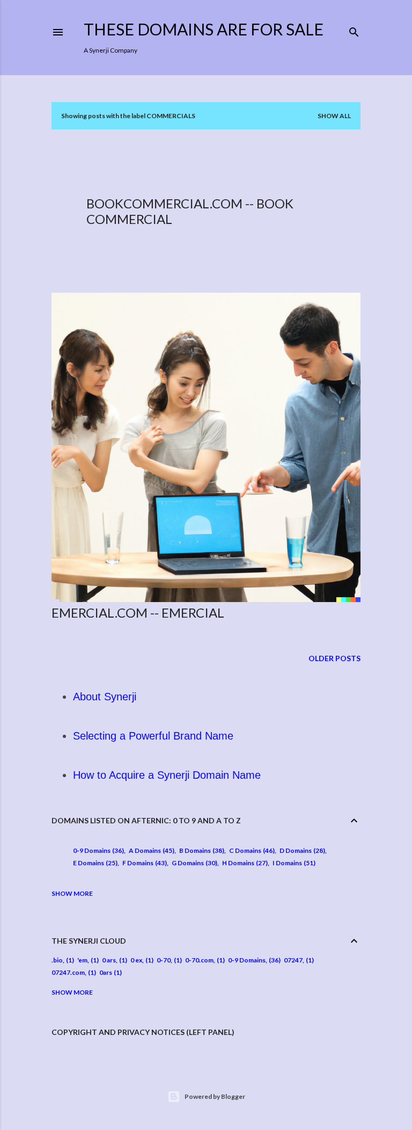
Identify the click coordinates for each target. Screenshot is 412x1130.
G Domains (193, 863)
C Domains (251, 850)
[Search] (354, 29)
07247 (293, 960)
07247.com (68, 972)
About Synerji (104, 696)
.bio (57, 960)
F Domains (143, 863)
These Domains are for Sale (203, 29)
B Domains (200, 850)
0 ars (109, 960)
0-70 (164, 960)
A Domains (150, 850)
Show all (334, 116)
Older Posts (334, 658)
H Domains (244, 863)
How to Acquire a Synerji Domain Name (167, 775)
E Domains (94, 863)
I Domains (293, 863)
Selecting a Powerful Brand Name (153, 736)
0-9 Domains (97, 850)
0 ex (136, 960)
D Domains (301, 850)
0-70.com (199, 960)
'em (82, 960)
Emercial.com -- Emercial (138, 612)
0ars (105, 972)
